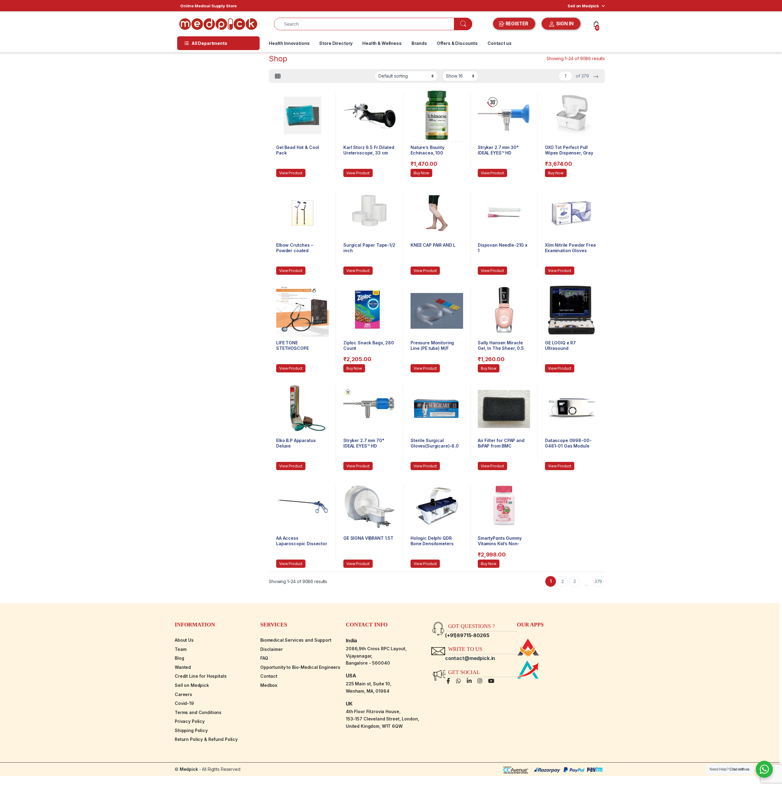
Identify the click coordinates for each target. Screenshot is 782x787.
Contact (268, 676)
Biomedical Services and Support (295, 640)
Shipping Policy (191, 730)
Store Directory (336, 43)
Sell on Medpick (583, 5)
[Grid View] (277, 76)
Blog (179, 658)
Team (180, 649)
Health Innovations (289, 43)
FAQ (264, 658)
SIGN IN (564, 24)
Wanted (183, 667)
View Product (290, 173)
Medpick (189, 769)
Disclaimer (271, 649)
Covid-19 (184, 703)
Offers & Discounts (457, 43)
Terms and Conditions (198, 712)
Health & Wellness (382, 43)
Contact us (500, 43)
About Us (184, 640)
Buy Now (421, 173)
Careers (183, 694)
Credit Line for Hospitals (201, 676)
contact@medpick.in (470, 658)
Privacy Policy (190, 721)
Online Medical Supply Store (208, 5)
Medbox (268, 685)
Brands (419, 43)
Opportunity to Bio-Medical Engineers (300, 667)
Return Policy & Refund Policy (206, 739)
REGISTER (516, 24)
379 (598, 581)
